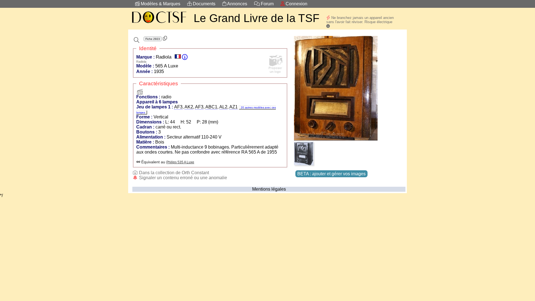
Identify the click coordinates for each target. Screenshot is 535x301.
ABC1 (211, 107)
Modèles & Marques (160, 3)
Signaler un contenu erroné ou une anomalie (182, 177)
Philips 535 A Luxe (180, 162)
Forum (267, 3)
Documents (203, 3)
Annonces (236, 3)
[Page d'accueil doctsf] (159, 23)
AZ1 (233, 107)
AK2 (188, 107)
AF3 (178, 107)
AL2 (223, 107)
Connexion (295, 3)
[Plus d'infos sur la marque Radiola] (185, 57)
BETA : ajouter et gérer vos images (331, 173)
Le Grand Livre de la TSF (256, 18)
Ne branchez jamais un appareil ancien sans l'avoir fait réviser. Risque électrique (360, 20)
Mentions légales (269, 189)
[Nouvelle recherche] (136, 40)
